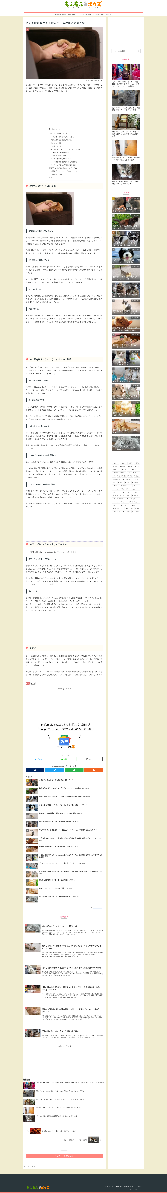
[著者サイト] (35, 770)
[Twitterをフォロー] (54, 770)
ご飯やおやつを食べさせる (61, 159)
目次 (53, 129)
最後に (52, 177)
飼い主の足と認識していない (62, 140)
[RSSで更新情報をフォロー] (93, 770)
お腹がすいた (57, 146)
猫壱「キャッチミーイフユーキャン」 (65, 171)
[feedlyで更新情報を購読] (74, 770)
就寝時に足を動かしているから (63, 137)
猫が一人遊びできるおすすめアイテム (63, 168)
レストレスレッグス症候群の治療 (64, 165)
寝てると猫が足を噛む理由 (59, 133)
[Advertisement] (64, 109)
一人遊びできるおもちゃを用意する (64, 162)
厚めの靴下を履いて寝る (60, 152)
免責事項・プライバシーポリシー (125, 1186)
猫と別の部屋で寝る (59, 155)
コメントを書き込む (64, 1156)
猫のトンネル (57, 174)
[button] (138, 51)
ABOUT (140, 1186)
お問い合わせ (109, 1186)
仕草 (34, 683)
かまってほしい (57, 143)
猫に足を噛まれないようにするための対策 (65, 149)
